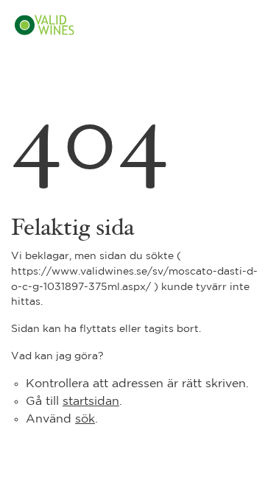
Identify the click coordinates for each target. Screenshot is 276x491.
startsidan (91, 401)
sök (85, 419)
